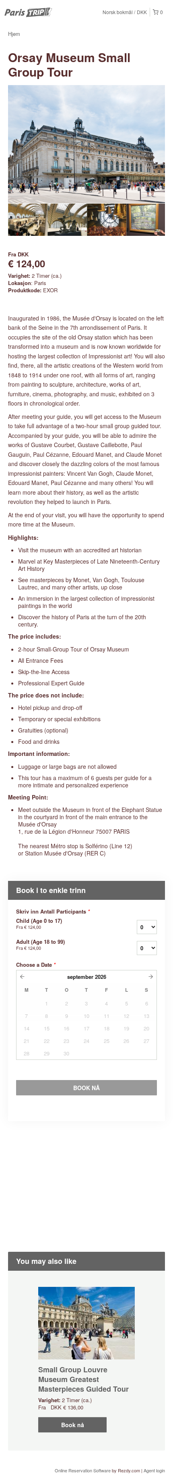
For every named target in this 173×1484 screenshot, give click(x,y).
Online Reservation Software (83, 1470)
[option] (27, 220)
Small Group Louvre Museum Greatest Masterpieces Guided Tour (83, 1379)
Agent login (154, 1470)
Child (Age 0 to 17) (39, 923)
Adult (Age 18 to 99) (40, 944)
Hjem (14, 33)
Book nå (72, 1425)
